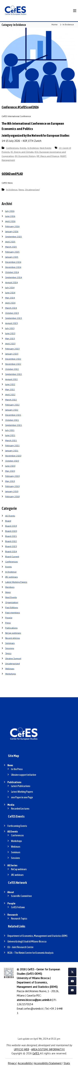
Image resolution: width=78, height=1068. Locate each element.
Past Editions (11, 607)
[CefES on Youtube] (72, 981)
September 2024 (13, 277)
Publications (11, 627)
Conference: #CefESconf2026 (20, 107)
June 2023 (10, 333)
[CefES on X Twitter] (72, 972)
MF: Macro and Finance (48, 156)
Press (8, 622)
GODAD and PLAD (12, 174)
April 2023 (10, 343)
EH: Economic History (25, 156)
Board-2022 (11, 541)
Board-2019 (11, 526)
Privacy (12, 1063)
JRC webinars (11, 576)
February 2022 (12, 404)
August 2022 (11, 379)
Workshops (10, 673)
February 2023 (12, 348)
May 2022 (10, 389)
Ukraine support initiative (23, 774)
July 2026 (10, 211)
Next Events (45, 148)
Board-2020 (11, 531)
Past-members (12, 612)
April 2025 (10, 241)
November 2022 (13, 364)
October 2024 (12, 272)
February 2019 (12, 486)
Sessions (9, 648)
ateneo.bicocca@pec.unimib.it (34, 1000)
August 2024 (11, 282)
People (8, 617)
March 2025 (11, 246)
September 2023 (13, 318)
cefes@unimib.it (33, 1008)
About (10, 892)
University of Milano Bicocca (33, 978)
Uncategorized (32, 189)
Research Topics (19, 918)
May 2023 (10, 338)
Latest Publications (20, 786)
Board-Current (12, 556)
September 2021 (13, 425)
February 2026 (12, 226)
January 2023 (11, 353)
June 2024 (10, 292)
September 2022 (13, 374)
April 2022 (10, 394)
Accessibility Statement (48, 1063)
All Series (12, 865)
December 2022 (13, 358)
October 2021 (12, 420)
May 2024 (10, 297)
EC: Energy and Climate (22, 152)
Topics (8, 653)
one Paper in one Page (22, 797)
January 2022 (11, 409)
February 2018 (12, 496)
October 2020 (12, 460)
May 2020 (10, 471)
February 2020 (12, 476)
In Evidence (33, 148)
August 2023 (11, 323)
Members (10, 587)
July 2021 (10, 430)
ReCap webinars (13, 633)
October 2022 (12, 369)
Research (12, 914)
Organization (11, 602)
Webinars (9, 668)
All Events (10, 515)
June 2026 (10, 216)
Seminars (10, 643)
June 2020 (10, 465)
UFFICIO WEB (21, 1049)
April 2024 (10, 302)
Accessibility (25, 1063)
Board (8, 520)
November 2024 (13, 267)
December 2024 (13, 262)
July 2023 (10, 328)
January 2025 (11, 257)
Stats (67, 1063)
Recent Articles (12, 638)
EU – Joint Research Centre (20, 947)
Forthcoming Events (17, 825)
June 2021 (10, 435)
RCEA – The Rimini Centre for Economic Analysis (30, 952)
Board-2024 (11, 551)
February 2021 (12, 445)
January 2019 (11, 491)
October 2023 (12, 313)
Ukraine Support (13, 658)
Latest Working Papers (16, 582)
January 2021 (11, 450)
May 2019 (10, 481)
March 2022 (11, 399)
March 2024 (11, 307)
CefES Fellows (18, 907)
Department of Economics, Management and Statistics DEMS (37, 935)
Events (23, 148)
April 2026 (10, 221)
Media (10, 804)
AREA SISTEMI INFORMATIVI (48, 1049)
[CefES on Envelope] (72, 990)
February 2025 (12, 251)
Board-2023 (11, 546)
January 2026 (11, 231)
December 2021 (13, 415)
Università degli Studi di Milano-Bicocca (26, 941)
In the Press (17, 769)
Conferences (12, 148)
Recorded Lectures (20, 808)
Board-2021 (11, 536)
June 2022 (10, 384)
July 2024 (10, 287)
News (21, 189)
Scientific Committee (21, 896)
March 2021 (11, 440)
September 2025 (13, 236)
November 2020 (13, 455)
